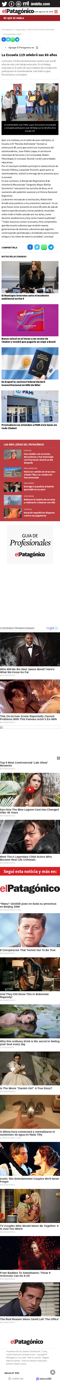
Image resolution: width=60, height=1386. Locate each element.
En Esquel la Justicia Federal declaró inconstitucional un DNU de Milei (23, 383)
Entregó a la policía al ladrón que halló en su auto (39, 488)
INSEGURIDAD (29, 483)
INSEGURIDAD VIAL (30, 468)
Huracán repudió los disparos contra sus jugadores (39, 514)
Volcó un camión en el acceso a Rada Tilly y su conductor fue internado (39, 474)
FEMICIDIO (28, 450)
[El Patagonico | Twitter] (4, 5)
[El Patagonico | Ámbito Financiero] (40, 5)
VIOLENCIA (28, 509)
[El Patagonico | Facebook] (11, 5)
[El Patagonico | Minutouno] (26, 5)
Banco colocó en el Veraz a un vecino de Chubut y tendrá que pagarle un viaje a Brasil (29, 340)
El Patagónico (8, 29)
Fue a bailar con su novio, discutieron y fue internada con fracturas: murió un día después (38, 458)
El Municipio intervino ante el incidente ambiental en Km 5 (25, 297)
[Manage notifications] (52, 1372)
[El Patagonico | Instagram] (18, 5)
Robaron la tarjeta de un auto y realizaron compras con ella (39, 501)
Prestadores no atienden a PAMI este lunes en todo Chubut (29, 426)
